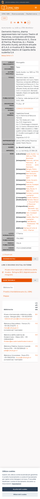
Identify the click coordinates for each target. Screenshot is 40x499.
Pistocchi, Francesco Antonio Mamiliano (29, 164)
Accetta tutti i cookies (20, 489)
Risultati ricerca (31, 14)
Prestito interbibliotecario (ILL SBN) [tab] (17, 292)
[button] (14, 22)
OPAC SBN (6, 14)
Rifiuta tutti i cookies (20, 494)
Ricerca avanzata (18, 14)
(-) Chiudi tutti (7, 255)
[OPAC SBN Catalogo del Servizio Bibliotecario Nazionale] (4, 7)
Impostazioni (16, 484)
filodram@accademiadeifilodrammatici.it (18, 341)
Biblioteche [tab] (8, 287)
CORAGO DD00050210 (24, 109)
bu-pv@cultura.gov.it (23, 357)
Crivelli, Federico (32, 197)
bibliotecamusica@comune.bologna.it (18, 319)
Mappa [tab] (6, 296)
